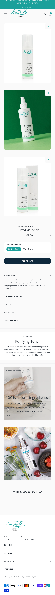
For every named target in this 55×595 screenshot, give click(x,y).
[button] (5, 14)
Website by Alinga (32, 577)
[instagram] (10, 545)
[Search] (45, 14)
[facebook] (5, 545)
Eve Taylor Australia (17, 577)
